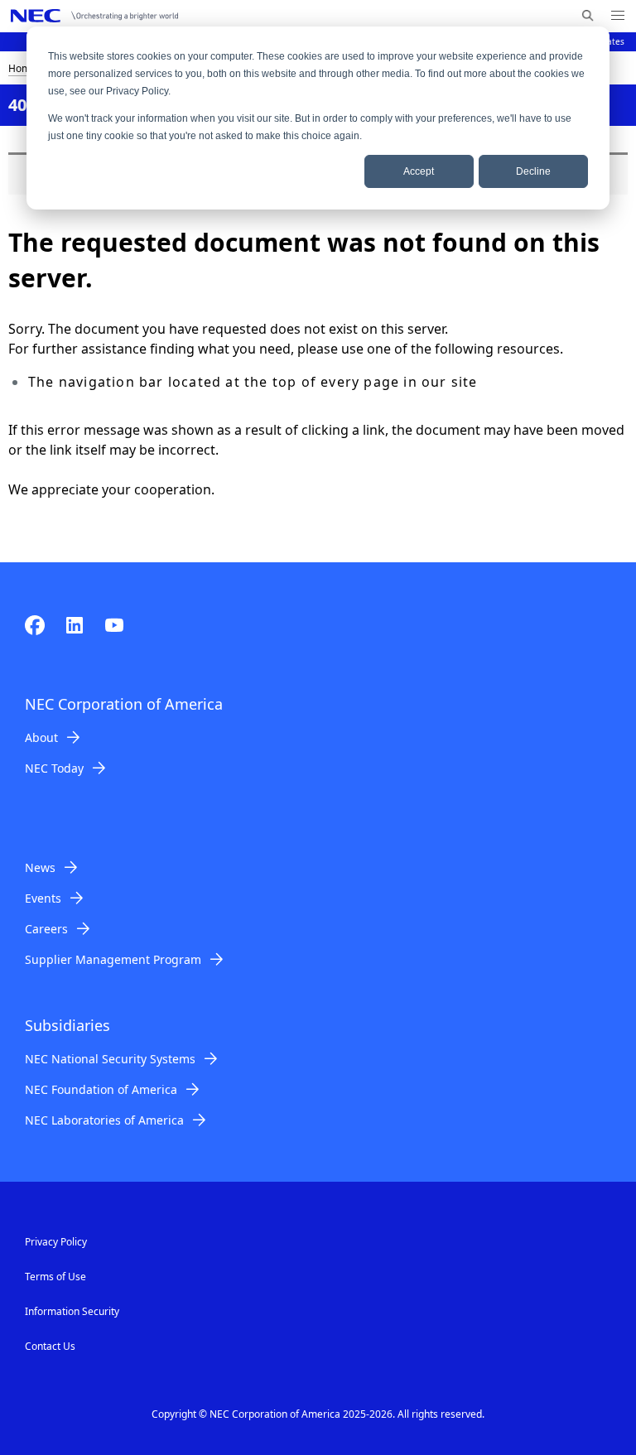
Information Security (72, 1311)
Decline (533, 171)
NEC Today (54, 768)
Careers (46, 929)
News (40, 867)
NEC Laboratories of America (104, 1120)
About (41, 737)
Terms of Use (55, 1277)
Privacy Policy (56, 1242)
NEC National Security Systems (110, 1059)
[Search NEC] (587, 15)
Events (43, 898)
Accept (418, 171)
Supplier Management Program (113, 959)
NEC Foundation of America (101, 1089)
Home (22, 68)
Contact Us (50, 1346)
